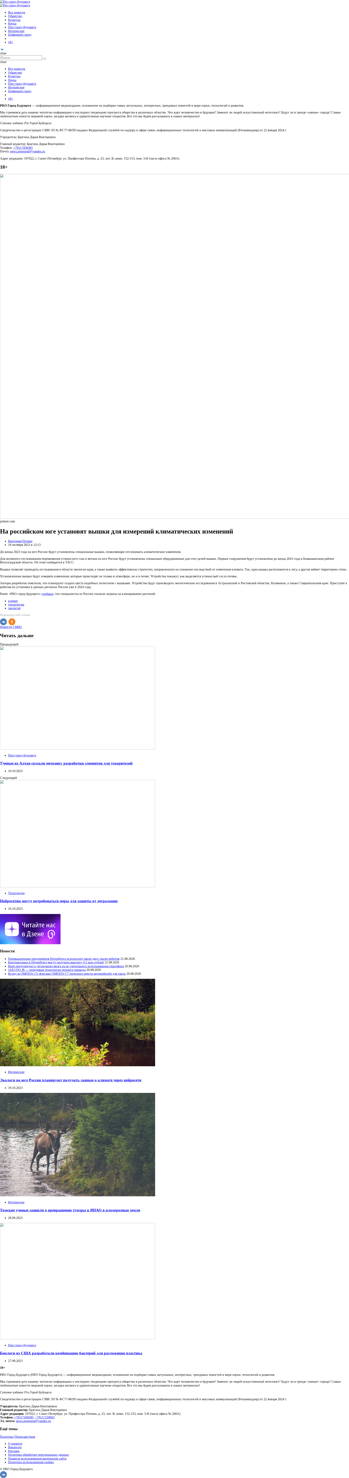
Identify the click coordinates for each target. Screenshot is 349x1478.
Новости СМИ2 (11, 627)
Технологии (16, 893)
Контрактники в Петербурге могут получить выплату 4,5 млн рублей (56, 962)
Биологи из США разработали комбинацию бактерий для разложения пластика (71, 1353)
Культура (14, 20)
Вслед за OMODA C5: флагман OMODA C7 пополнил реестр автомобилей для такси (67, 973)
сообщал (47, 594)
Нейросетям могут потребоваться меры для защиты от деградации (59, 901)
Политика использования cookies (31, 1462)
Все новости (16, 12)
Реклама (13, 1451)
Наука (12, 23)
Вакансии (15, 1447)
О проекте (15, 1443)
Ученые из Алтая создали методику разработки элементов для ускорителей (66, 763)
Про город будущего (22, 27)
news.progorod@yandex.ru (27, 151)
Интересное (16, 31)
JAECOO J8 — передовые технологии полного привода (47, 970)
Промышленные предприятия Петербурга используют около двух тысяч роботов (64, 958)
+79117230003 (45, 1417)
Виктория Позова (20, 541)
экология (14, 608)
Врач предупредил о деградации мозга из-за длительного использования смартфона (66, 966)
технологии (16, 604)
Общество (15, 16)
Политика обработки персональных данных (38, 1454)
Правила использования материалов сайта (37, 1458)
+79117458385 (23, 147)
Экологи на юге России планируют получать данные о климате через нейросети (70, 1080)
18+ (10, 42)
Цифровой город (19, 34)
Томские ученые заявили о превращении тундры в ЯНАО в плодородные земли (70, 1210)
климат (13, 601)
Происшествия (25, 1436)
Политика (7, 1436)
